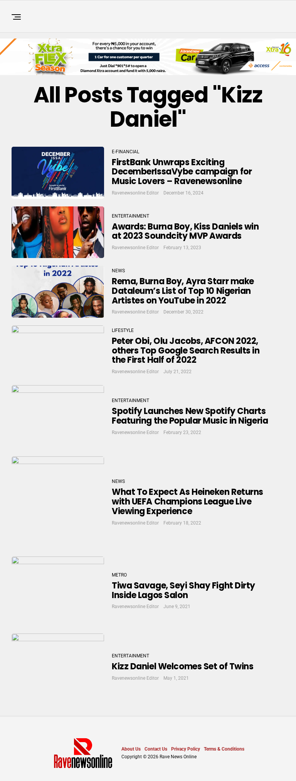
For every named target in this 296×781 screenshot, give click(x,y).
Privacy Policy (185, 749)
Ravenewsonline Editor (135, 193)
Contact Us (156, 749)
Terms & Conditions (224, 749)
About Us (131, 749)
